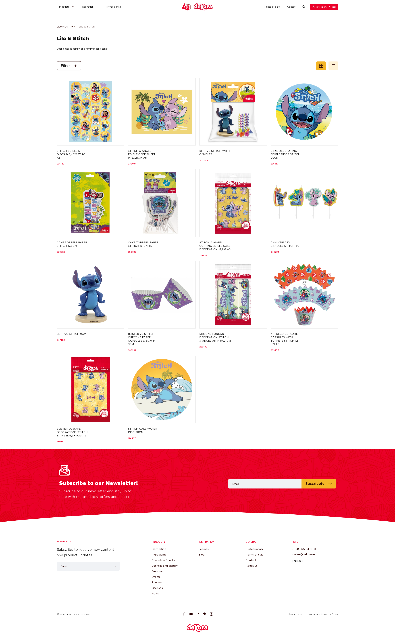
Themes (157, 582)
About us (252, 565)
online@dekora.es (304, 554)
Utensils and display (165, 565)
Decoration (159, 549)
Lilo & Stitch (87, 26)
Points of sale (254, 554)
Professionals (254, 549)
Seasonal (157, 571)
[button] (303, 6)
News (155, 593)
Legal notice (296, 614)
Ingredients (159, 554)
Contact (251, 560)
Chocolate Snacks (163, 560)
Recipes (204, 549)
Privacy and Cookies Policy (322, 614)
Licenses (62, 26)
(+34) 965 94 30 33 (305, 549)
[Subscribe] (114, 566)
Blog (201, 554)
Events (156, 577)
